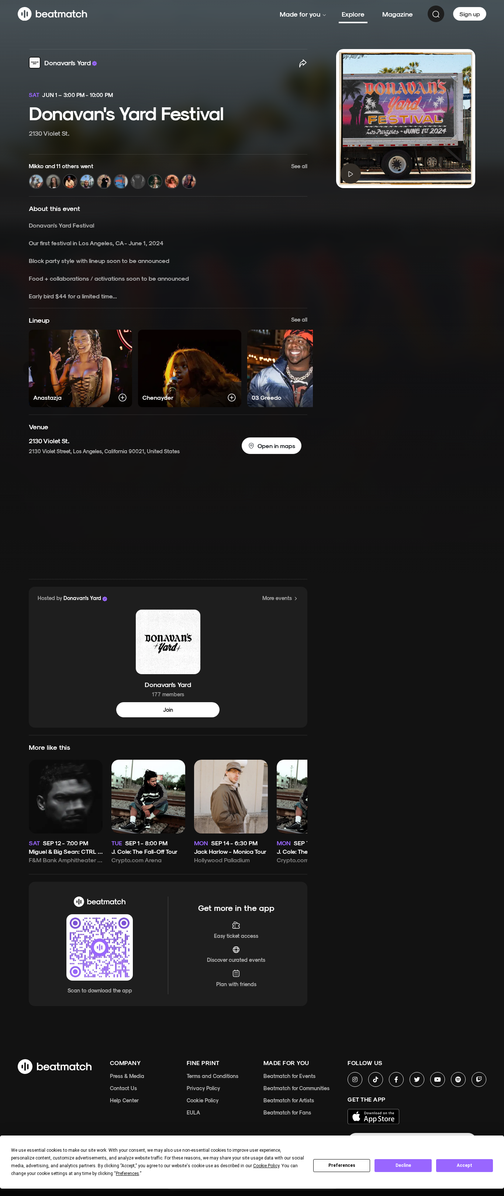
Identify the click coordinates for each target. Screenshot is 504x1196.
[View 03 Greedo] (299, 368)
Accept (464, 1165)
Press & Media (127, 1076)
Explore (353, 14)
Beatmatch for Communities (296, 1088)
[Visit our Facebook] (396, 1079)
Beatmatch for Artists (288, 1100)
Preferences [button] (127, 1173)
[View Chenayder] (189, 368)
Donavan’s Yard (168, 684)
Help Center (124, 1100)
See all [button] (299, 319)
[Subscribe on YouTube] (437, 1079)
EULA (193, 1112)
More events (277, 598)
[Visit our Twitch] (479, 1079)
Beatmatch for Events (289, 1076)
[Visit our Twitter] (417, 1079)
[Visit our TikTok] (375, 1079)
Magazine (397, 14)
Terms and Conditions (212, 1076)
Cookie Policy (203, 1100)
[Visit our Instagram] (355, 1079)
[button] (168, 175)
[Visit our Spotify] (458, 1079)
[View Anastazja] (80, 368)
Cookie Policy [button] (266, 1165)
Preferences (341, 1165)
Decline (403, 1165)
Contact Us (123, 1088)
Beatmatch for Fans (287, 1112)
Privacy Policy (203, 1088)
